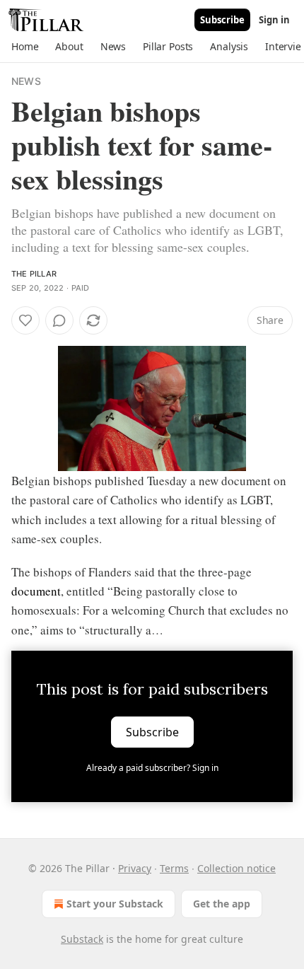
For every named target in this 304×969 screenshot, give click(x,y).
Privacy (134, 868)
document (36, 591)
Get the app (221, 903)
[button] (25, 46)
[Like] (25, 320)
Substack (82, 939)
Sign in (274, 19)
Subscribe (222, 19)
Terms (174, 868)
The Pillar (34, 274)
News (26, 81)
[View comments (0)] (59, 320)
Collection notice (236, 868)
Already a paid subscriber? (152, 768)
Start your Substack (114, 903)
